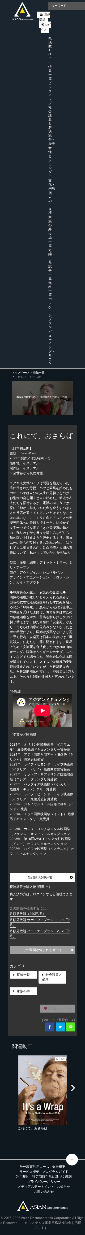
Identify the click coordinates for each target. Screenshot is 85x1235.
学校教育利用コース (34, 1167)
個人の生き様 (50, 203)
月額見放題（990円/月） (28, 914)
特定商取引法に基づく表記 (52, 1176)
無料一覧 (50, 288)
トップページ (20, 372)
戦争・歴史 (51, 140)
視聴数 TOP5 (50, 50)
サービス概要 (29, 1172)
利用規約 (22, 1176)
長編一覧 (50, 239)
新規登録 (44, 17)
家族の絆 (50, 223)
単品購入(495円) (40, 877)
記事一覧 (50, 272)
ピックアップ (50, 93)
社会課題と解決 (50, 119)
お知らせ (63, 1186)
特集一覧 (50, 72)
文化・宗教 (51, 184)
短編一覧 (50, 256)
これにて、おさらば (32, 1128)
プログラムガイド (55, 1172)
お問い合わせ (44, 1191)
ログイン (46, 27)
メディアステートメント (36, 1186)
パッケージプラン (50, 313)
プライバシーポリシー (43, 1181)
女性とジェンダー (50, 162)
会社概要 (58, 1167)
